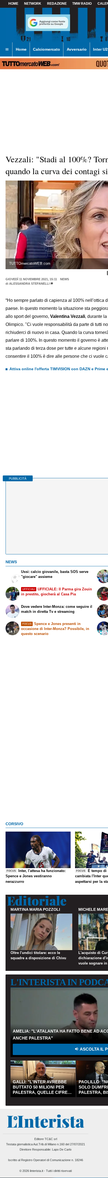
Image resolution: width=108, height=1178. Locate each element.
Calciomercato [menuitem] (46, 49)
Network (32, 3)
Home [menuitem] (21, 49)
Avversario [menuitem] (77, 49)
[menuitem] (7, 49)
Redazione (57, 3)
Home (13, 3)
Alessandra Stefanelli (29, 283)
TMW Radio (82, 3)
